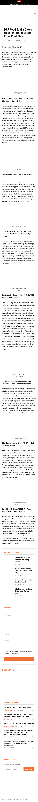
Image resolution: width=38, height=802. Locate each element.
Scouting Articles (9, 726)
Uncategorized (8, 710)
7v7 (5, 40)
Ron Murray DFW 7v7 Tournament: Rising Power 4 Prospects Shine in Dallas (18, 716)
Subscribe (28, 769)
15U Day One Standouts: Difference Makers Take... (23, 591)
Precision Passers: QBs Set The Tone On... (23, 581)
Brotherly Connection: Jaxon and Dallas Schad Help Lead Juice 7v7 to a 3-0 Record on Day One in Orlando (18, 732)
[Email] (15, 678)
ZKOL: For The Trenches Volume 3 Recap (19, 723)
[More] (20, 678)
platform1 (10, 40)
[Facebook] (6, 678)
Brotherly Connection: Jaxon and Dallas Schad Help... (23, 571)
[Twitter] (11, 678)
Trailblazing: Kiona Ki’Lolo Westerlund (19, 4)
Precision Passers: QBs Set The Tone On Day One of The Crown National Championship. (18, 743)
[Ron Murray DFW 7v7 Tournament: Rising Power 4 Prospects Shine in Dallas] (8, 560)
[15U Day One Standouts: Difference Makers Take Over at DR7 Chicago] (8, 591)
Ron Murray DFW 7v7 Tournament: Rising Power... (22, 560)
